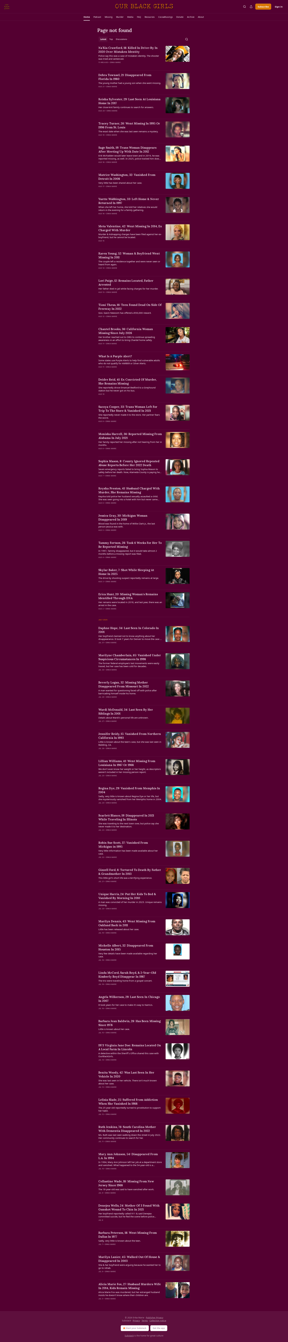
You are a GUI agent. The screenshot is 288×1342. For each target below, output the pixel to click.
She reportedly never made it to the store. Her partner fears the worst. (129, 416)
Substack (129, 1335)
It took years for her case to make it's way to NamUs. (125, 1004)
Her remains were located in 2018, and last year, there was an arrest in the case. (130, 604)
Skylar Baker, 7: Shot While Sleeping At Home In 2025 (126, 572)
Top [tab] (111, 39)
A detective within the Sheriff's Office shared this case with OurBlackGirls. (128, 1055)
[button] (87, 17)
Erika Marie (115, 62)
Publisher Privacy (154, 1317)
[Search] (245, 7)
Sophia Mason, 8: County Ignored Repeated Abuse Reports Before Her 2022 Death (128, 463)
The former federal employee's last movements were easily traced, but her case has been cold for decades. (128, 665)
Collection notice (158, 1320)
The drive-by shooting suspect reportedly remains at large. (128, 577)
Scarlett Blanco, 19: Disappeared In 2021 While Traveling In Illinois (126, 817)
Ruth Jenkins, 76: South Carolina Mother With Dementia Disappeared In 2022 (127, 1129)
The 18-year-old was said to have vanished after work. (126, 1189)
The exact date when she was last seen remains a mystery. (128, 131)
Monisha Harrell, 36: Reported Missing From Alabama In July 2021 (130, 436)
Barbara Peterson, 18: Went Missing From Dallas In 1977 (127, 1234)
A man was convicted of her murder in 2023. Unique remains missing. (130, 904)
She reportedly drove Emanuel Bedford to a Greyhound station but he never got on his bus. (127, 389)
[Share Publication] (251, 7)
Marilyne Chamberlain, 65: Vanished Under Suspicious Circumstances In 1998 (129, 657)
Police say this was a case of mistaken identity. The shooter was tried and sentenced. (128, 57)
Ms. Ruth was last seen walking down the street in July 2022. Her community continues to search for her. (129, 1136)
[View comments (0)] (121, 66)
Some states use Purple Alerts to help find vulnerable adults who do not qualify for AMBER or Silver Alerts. (129, 362)
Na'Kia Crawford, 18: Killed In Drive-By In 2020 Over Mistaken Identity (128, 50)
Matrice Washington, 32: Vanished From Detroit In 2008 (126, 177)
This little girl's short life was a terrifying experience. (125, 877)
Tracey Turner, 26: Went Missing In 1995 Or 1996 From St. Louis (129, 125)
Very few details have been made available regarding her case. (127, 955)
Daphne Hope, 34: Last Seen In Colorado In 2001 (128, 630)
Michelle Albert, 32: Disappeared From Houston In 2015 (125, 947)
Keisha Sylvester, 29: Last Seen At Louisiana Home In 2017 (129, 101)
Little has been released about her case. (118, 929)
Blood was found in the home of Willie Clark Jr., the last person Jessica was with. (126, 525)
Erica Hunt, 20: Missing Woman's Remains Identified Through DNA (128, 596)
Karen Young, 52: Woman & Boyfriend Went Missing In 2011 (129, 255)
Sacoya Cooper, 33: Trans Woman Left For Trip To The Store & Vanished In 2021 (127, 408)
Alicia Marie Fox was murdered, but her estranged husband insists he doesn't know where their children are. (129, 1294)
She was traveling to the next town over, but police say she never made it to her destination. (128, 825)
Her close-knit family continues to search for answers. (126, 107)
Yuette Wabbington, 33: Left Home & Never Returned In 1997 (128, 201)
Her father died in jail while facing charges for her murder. (128, 288)
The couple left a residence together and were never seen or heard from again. (129, 263)
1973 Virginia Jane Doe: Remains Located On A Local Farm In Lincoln (129, 1047)
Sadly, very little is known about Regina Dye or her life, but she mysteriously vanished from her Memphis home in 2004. (130, 798)
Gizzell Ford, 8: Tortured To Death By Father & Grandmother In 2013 (129, 872)
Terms (145, 1320)
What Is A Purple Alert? (115, 356)
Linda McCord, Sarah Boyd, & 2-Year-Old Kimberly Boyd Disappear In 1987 (127, 974)
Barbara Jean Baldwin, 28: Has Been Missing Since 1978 (129, 1023)
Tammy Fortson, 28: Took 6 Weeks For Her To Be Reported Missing (130, 544)
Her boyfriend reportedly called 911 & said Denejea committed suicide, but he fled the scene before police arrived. (126, 1215)
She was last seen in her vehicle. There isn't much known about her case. (127, 1082)
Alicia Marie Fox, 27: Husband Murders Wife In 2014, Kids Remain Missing (129, 1286)
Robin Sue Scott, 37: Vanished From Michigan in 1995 (123, 844)
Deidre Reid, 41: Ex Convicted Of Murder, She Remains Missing (127, 381)
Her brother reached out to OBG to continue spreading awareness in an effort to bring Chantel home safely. (126, 339)
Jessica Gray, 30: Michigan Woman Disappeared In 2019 (122, 517)
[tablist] (113, 39)
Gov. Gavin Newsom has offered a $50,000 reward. (124, 312)
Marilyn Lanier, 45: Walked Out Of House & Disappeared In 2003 (129, 1259)
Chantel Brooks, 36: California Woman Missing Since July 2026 (125, 331)
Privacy (136, 1320)
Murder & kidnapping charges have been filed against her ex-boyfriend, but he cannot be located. (130, 236)
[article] (144, 57)
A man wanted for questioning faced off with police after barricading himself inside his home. (127, 692)
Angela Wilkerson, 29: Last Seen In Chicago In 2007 (129, 999)
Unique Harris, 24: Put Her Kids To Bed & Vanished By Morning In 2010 (127, 896)
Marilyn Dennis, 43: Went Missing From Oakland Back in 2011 (126, 923)
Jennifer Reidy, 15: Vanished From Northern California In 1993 (129, 736)
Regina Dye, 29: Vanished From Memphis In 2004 (129, 790)
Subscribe (263, 6)
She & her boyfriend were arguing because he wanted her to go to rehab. (129, 1266)
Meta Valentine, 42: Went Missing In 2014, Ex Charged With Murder (130, 228)
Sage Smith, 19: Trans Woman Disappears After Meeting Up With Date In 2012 (127, 149)
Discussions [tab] (121, 39)
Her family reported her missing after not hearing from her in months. (130, 443)
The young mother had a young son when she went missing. (129, 82)
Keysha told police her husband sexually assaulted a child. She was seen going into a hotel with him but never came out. (128, 498)
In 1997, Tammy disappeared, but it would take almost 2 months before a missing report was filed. (127, 552)
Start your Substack (136, 1328)
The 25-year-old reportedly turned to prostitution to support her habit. (129, 1109)
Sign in (279, 6)
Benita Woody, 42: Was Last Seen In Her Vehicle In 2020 (126, 1074)
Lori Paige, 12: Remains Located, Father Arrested (125, 282)
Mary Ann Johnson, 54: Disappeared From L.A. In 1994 (128, 1156)
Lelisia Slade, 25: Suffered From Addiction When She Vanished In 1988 (128, 1101)
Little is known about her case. (114, 1029)
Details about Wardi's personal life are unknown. (123, 717)
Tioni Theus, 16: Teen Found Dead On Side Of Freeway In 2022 (130, 307)
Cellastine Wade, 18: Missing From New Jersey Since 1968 (126, 1183)
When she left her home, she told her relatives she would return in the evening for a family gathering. (127, 208)
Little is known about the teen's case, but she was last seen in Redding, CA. (129, 743)
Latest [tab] (103, 39)
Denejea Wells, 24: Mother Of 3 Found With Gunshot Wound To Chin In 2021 (129, 1207)
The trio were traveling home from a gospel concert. (125, 980)
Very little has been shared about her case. (120, 182)
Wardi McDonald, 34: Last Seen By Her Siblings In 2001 (125, 711)
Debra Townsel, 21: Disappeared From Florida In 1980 (124, 77)
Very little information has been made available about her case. (128, 852)
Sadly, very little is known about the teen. (119, 1240)
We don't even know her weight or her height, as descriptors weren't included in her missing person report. (129, 771)
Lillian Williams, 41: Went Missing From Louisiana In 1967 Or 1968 (126, 763)
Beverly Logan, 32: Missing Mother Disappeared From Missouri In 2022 (123, 684)
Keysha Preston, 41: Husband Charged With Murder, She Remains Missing (129, 490)
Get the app (159, 1328)
